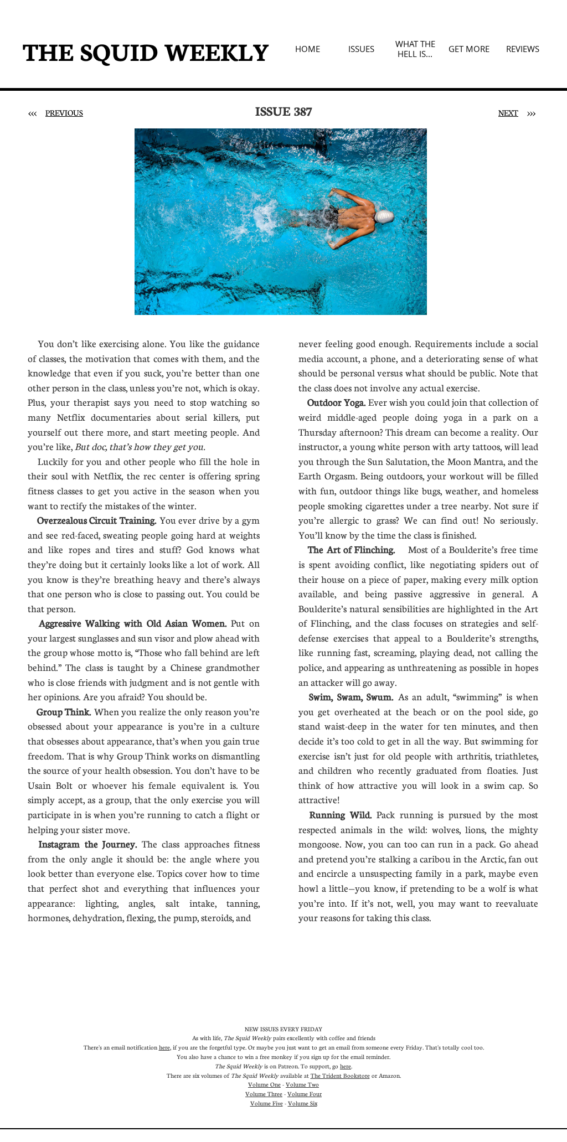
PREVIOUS (64, 112)
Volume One (264, 1084)
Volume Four (304, 1093)
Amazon (389, 1075)
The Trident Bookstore (340, 1075)
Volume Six (302, 1103)
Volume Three (263, 1093)
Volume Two (302, 1084)
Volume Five (266, 1103)
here (164, 1047)
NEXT (508, 112)
